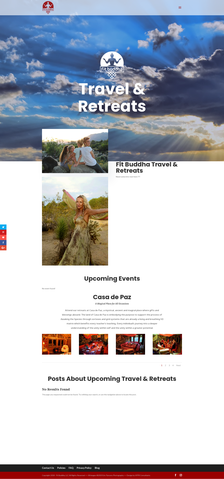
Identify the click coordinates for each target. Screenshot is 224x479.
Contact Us (48, 467)
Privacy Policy (84, 467)
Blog (97, 467)
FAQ (71, 467)
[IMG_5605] (167, 354)
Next (178, 365)
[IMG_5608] (93, 354)
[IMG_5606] (130, 354)
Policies (61, 467)
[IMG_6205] (56, 354)
